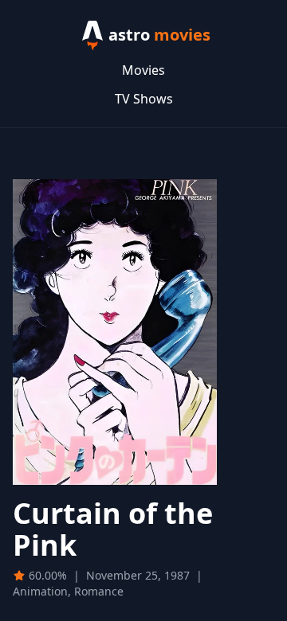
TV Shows (144, 98)
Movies (143, 70)
